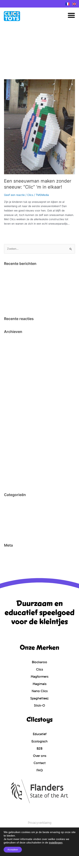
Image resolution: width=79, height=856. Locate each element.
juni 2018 (9, 369)
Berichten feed (13, 559)
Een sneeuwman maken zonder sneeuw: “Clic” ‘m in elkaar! (37, 184)
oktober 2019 (12, 357)
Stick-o (8, 532)
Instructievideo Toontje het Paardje (25, 277)
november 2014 (13, 452)
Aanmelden (11, 553)
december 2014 (13, 446)
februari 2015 (12, 440)
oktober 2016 (12, 398)
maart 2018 (11, 381)
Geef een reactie (14, 194)
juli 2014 (9, 476)
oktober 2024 (12, 339)
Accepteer (12, 849)
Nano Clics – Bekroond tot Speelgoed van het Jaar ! (36, 271)
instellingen (56, 842)
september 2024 (14, 345)
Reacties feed (12, 565)
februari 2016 (12, 428)
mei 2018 (9, 375)
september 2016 (14, 404)
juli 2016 (9, 416)
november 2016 (13, 392)
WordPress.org (13, 571)
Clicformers (11, 502)
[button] (71, 15)
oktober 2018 (12, 363)
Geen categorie (13, 514)
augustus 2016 (13, 410)
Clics (30, 194)
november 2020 (14, 351)
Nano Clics (10, 526)
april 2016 (10, 422)
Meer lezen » (12, 231)
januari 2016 (11, 434)
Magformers (11, 520)
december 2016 (13, 386)
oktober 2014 (12, 458)
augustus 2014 (13, 470)
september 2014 (14, 464)
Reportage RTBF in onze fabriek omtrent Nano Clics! (36, 283)
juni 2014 (9, 482)
